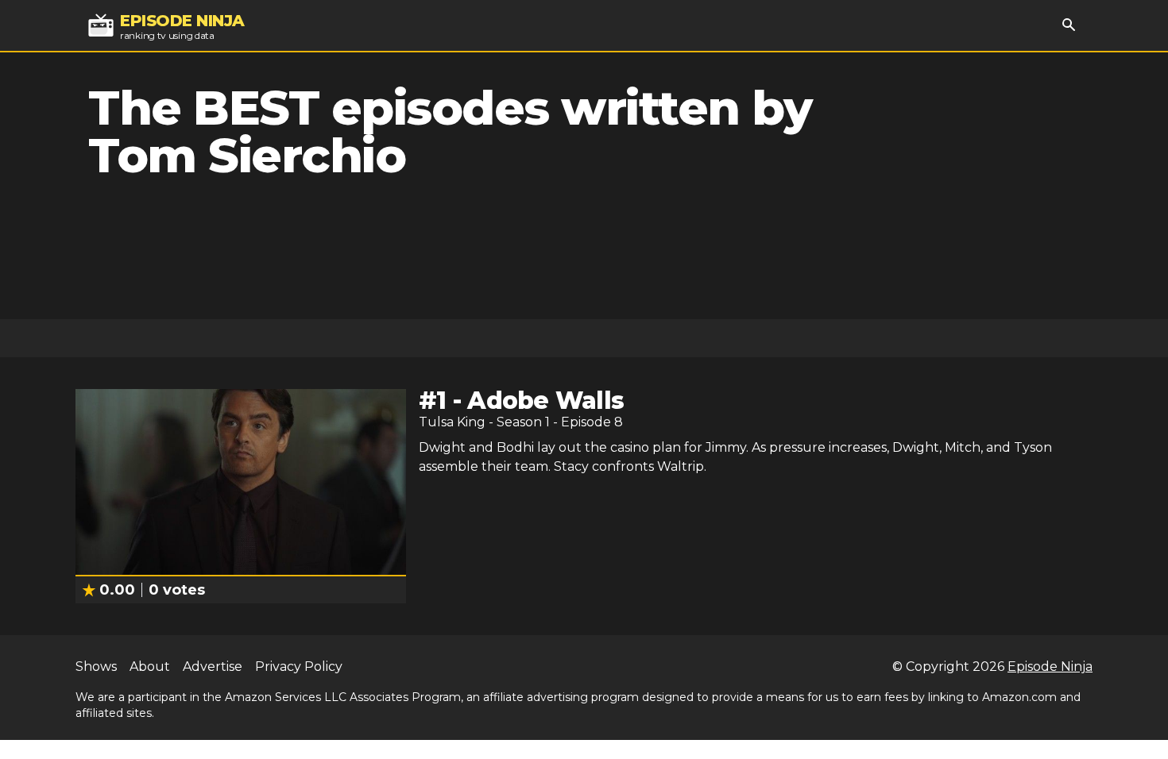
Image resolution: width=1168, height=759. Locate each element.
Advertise (212, 666)
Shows (96, 666)
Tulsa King (452, 422)
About (150, 666)
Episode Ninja (1050, 666)
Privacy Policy (298, 666)
